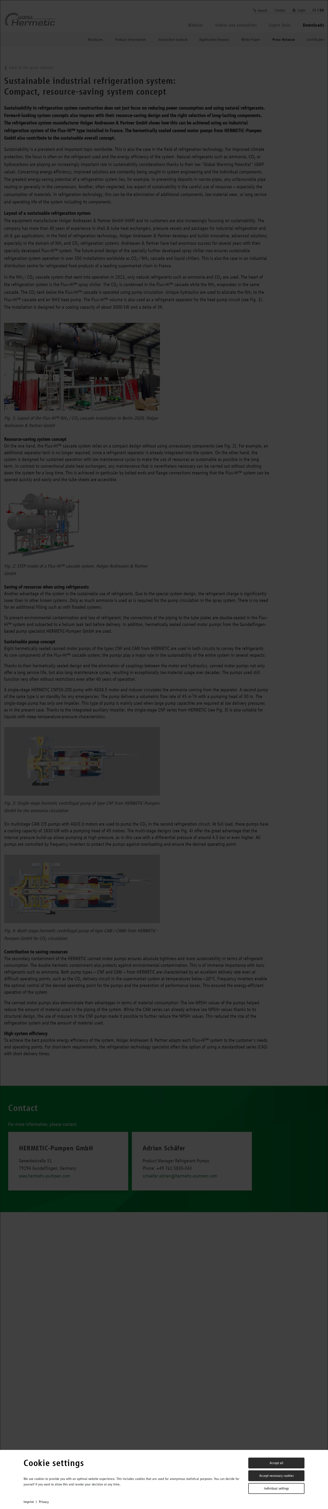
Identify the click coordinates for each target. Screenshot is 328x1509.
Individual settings (276, 1488)
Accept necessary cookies (276, 1476)
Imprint (29, 1502)
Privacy (44, 1502)
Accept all (276, 1463)
